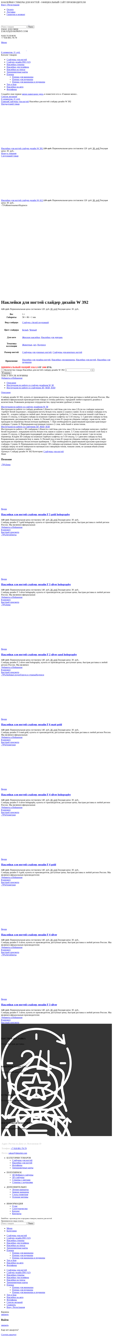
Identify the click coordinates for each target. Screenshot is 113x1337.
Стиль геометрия (20, 1194)
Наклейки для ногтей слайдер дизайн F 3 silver (29, 1004)
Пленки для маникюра (22, 77)
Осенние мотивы (20, 1197)
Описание (11, 383)
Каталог (16, 1211)
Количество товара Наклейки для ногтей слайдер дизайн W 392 (34, 370)
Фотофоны (17, 1165)
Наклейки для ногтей (86, 360)
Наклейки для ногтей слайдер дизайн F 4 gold (28, 864)
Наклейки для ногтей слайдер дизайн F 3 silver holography (36, 584)
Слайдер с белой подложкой (35, 322)
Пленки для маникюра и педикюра (28, 82)
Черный (33, 330)
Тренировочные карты (22, 1168)
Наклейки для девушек (52, 337)
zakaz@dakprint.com (18, 1153)
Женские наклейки (31, 337)
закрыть (5, 1314)
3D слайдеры (18, 1177)
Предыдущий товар (10, 104)
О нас (15, 1206)
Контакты (16, 1213)
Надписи (41, 345)
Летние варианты (20, 1189)
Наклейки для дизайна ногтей (36, 360)
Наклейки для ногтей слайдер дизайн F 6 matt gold (31, 724)
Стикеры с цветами (21, 1180)
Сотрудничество (20, 1208)
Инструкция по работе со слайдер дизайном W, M (30, 385)
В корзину (6, 373)
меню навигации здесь (32, 94)
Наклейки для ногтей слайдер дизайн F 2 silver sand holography (39, 654)
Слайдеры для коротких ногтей (67, 352)
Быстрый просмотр (10, 532)
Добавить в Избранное (11, 378)
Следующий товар (9, 156)
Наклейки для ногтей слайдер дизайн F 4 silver (29, 934)
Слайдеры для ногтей (19, 101)
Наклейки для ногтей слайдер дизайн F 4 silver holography (36, 794)
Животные (27, 345)
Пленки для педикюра (22, 79)
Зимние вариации (20, 1192)
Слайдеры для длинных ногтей (37, 352)
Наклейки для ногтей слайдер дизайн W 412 (22, 200)
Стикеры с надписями (22, 1182)
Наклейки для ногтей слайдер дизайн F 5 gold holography (35, 514)
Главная (5, 101)
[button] (6, 530)
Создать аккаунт (8, 1334)
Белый (25, 330)
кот (34, 345)
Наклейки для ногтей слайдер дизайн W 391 (22, 148)
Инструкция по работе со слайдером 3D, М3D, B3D (31, 388)
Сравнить (11, 1305)
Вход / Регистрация (16, 1307)
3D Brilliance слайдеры (22, 1175)
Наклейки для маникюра (63, 360)
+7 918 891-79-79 (19, 1148)
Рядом (4, 509)
